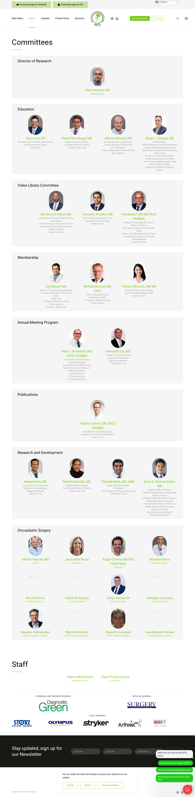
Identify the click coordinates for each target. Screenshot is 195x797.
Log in (160, 18)
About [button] (32, 18)
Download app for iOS (72, 4)
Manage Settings (110, 785)
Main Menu (17, 18)
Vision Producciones (29, 791)
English (163, 2)
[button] (177, 18)
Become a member (139, 18)
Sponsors (79, 18)
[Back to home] (97, 18)
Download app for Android (33, 4)
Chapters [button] (45, 18)
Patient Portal (62, 18)
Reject (88, 785)
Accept (70, 785)
